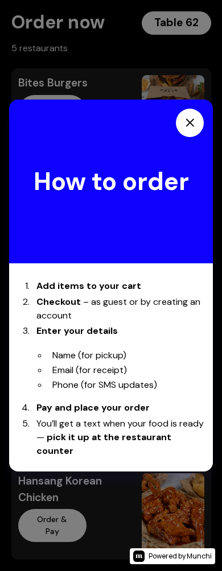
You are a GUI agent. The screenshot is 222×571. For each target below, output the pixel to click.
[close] (190, 123)
